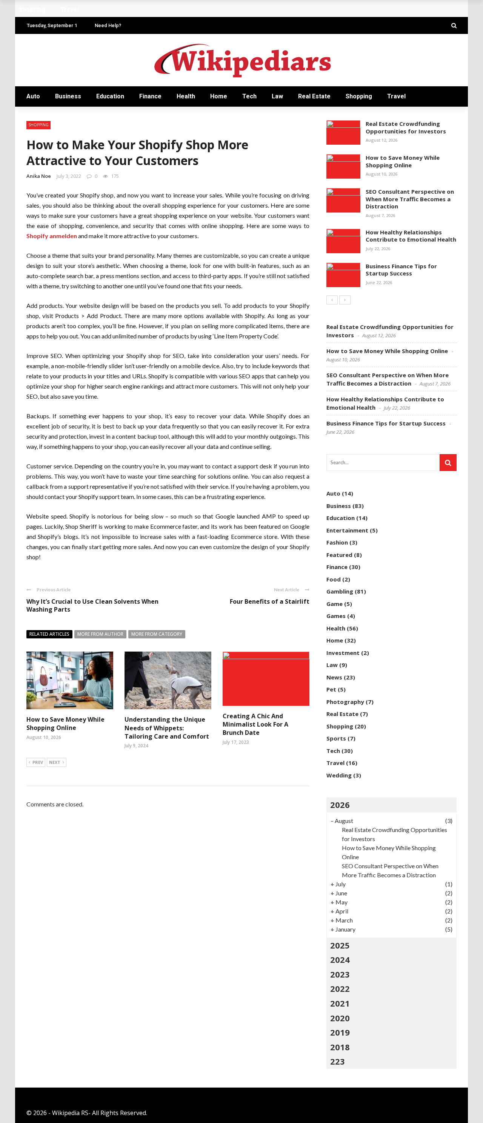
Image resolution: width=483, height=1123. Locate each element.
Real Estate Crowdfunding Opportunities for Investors (406, 127)
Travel (396, 96)
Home (218, 96)
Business (68, 96)
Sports (336, 738)
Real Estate (314, 96)
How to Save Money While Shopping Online (65, 723)
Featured (339, 554)
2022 (340, 988)
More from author (100, 634)
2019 (340, 1032)
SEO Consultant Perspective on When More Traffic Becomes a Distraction (410, 199)
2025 (340, 945)
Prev (37, 762)
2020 (340, 1018)
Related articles (49, 634)
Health (186, 96)
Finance (150, 96)
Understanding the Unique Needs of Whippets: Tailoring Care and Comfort (167, 728)
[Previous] (332, 299)
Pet (331, 689)
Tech (249, 96)
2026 (340, 804)
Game (334, 603)
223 (337, 1061)
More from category (156, 634)
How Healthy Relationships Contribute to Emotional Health (411, 235)
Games (336, 616)
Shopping (359, 96)
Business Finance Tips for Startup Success (401, 269)
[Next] (345, 299)
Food (333, 579)
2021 (340, 1003)
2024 (340, 959)
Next (54, 762)
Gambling (339, 591)
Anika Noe (38, 176)
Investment (343, 652)
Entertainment (347, 530)
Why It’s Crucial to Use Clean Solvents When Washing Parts (92, 605)
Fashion (337, 542)
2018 (340, 1047)
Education (110, 96)
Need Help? (108, 25)
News (334, 677)
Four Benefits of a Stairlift (269, 601)
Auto (33, 96)
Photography (345, 701)
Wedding (339, 775)
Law (277, 96)
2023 (340, 974)
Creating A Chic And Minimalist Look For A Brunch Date (255, 724)
